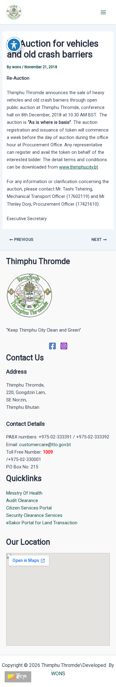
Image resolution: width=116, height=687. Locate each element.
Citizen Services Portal (29, 508)
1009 (48, 452)
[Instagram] (64, 346)
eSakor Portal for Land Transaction (41, 523)
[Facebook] (52, 346)
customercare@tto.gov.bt (45, 444)
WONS (58, 674)
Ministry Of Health (24, 493)
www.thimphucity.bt (78, 167)
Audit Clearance (22, 500)
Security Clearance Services (34, 515)
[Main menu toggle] (103, 12)
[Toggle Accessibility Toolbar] (13, 44)
